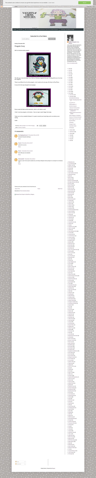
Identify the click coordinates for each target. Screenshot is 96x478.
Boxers (69, 197)
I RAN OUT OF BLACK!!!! (74, 107)
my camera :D (72, 102)
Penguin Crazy (72, 124)
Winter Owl (70, 438)
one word (70, 360)
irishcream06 (21, 158)
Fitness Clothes (71, 266)
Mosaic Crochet (71, 340)
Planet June (70, 378)
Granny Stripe (71, 286)
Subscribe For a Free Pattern (38, 36)
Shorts (69, 401)
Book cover (70, 188)
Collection (70, 217)
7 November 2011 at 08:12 (29, 158)
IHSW (69, 308)
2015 (69, 86)
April (71, 140)
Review (69, 392)
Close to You (70, 212)
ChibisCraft (70, 205)
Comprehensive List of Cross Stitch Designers (48, 29)
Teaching (70, 424)
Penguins (24, 127)
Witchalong (70, 444)
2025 (69, 68)
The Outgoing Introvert (23, 135)
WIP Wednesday (71, 440)
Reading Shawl (71, 390)
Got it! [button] (84, 2)
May (70, 138)
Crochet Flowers (71, 235)
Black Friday (70, 185)
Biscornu (70, 183)
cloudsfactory (71, 215)
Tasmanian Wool (71, 423)
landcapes (70, 330)
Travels (69, 427)
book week (70, 192)
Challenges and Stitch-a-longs (67, 29)
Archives (70, 171)
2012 (69, 91)
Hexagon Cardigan (72, 301)
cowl (69, 225)
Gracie (19, 150)
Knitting (69, 329)
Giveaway (71, 122)
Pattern (69, 373)
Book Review (71, 191)
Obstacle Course (71, 357)
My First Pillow (72, 120)
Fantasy (69, 260)
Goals (69, 283)
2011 (69, 93)
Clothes (69, 214)
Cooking (70, 220)
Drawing (70, 251)
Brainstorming (71, 199)
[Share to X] (42, 125)
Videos (69, 433)
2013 (69, 89)
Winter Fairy (70, 436)
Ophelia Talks (71, 361)
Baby (69, 175)
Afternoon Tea (71, 166)
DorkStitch (70, 248)
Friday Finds (70, 274)
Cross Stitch (70, 238)
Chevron (70, 203)
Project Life (70, 381)
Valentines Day (71, 432)
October (71, 129)
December (72, 94)
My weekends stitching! (74, 98)
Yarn (69, 449)
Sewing (69, 397)
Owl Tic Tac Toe (71, 366)
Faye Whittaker (71, 261)
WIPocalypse (71, 441)
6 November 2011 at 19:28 (27, 150)
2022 (69, 73)
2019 (69, 79)
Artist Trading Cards (72, 172)
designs (69, 242)
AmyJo (19, 143)
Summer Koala (71, 421)
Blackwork (70, 186)
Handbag (70, 294)
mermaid (70, 337)
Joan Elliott (70, 320)
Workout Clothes (71, 447)
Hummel (70, 304)
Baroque (70, 179)
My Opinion (70, 349)
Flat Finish (70, 269)
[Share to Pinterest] (45, 125)
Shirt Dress (70, 400)
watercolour (70, 435)
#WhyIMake (70, 162)
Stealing (70, 412)
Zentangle (70, 453)
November (72, 96)
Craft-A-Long (71, 228)
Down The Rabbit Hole (73, 249)
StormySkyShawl (71, 418)
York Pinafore (71, 452)
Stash (69, 410)
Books (69, 195)
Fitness (69, 265)
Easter (69, 254)
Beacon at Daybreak (72, 180)
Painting (70, 369)
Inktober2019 (71, 312)
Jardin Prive (70, 318)
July (70, 135)
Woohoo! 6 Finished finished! (75, 117)
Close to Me (70, 211)
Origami (69, 364)
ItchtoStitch (70, 317)
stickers (69, 415)
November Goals (72, 125)
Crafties (69, 229)
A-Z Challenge (71, 163)
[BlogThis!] (41, 125)
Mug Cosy (70, 341)
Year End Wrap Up (72, 450)
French (69, 272)
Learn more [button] (51, 2)
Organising (70, 363)
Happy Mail (70, 295)
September (72, 131)
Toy (69, 426)
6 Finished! (71, 127)
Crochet (69, 232)
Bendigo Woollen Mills (72, 182)
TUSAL (69, 429)
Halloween (70, 292)
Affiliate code (71, 165)
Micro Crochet (71, 338)
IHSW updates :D (72, 104)
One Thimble (71, 358)
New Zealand (71, 355)
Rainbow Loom (71, 386)
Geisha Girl (70, 277)
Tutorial (69, 430)
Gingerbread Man (71, 278)
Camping (70, 200)
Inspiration (70, 314)
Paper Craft (70, 372)
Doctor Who (70, 246)
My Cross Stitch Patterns (30, 29)
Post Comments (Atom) (25, 190)
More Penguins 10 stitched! (74, 115)
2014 (69, 87)
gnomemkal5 (71, 281)
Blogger (53, 468)
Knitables (70, 326)
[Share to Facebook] (44, 125)
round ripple (70, 393)
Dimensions (70, 243)
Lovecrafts (70, 334)
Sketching (70, 403)
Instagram (70, 315)
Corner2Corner (71, 222)
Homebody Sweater (72, 303)
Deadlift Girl (70, 240)
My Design (70, 346)
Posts (17, 461)
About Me (20, 29)
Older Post (60, 188)
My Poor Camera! (72, 106)
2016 (69, 84)
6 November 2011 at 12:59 (33, 135)
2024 (69, 70)
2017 (69, 82)
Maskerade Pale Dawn (73, 335)
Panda (69, 370)
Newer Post (17, 188)
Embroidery (70, 257)
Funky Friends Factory (72, 275)
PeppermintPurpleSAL (72, 377)
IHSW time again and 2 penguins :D (74, 110)
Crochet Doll (70, 234)
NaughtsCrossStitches (72, 350)
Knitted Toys (70, 327)
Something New (71, 407)
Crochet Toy (70, 237)
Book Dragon (71, 189)
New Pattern (70, 352)
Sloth (69, 404)
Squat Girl (70, 409)
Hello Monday (71, 298)
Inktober (70, 311)
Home (14, 29)
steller (69, 413)
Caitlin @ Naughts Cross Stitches (74, 42)
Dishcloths (70, 245)
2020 (69, 77)
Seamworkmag (71, 395)
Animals (70, 168)
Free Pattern (70, 271)
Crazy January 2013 (72, 231)
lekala (69, 332)
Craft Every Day (71, 226)
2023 (69, 72)
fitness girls (70, 268)
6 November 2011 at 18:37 (27, 143)
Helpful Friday (71, 300)
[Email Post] (37, 125)
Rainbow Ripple (71, 387)
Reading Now (71, 389)
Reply (19, 138)
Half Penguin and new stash (75, 118)
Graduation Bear (71, 284)
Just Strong (70, 323)
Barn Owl (70, 177)
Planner (69, 380)
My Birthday (70, 344)
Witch (69, 443)
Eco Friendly (70, 255)
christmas (20, 127)
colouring (70, 218)
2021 (69, 75)
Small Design (71, 406)
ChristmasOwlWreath (72, 209)
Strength (70, 420)
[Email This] (39, 125)
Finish (69, 263)
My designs (70, 347)
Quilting (69, 384)
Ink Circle (70, 309)
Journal (69, 321)
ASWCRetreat (71, 174)
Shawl (69, 398)
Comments (18, 464)
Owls (69, 367)
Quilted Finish (71, 383)
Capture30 (70, 202)
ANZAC (69, 169)
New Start (70, 354)
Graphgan (70, 288)
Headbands (70, 297)
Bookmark (70, 194)
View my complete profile (72, 63)
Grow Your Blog (71, 289)
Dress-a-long (71, 252)
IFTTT (69, 306)
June (71, 136)
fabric (69, 258)
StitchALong (70, 416)
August (71, 133)
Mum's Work (70, 343)
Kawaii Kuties (71, 324)
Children (70, 206)
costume (70, 223)
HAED (69, 291)
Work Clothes (71, 446)
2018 (69, 80)
